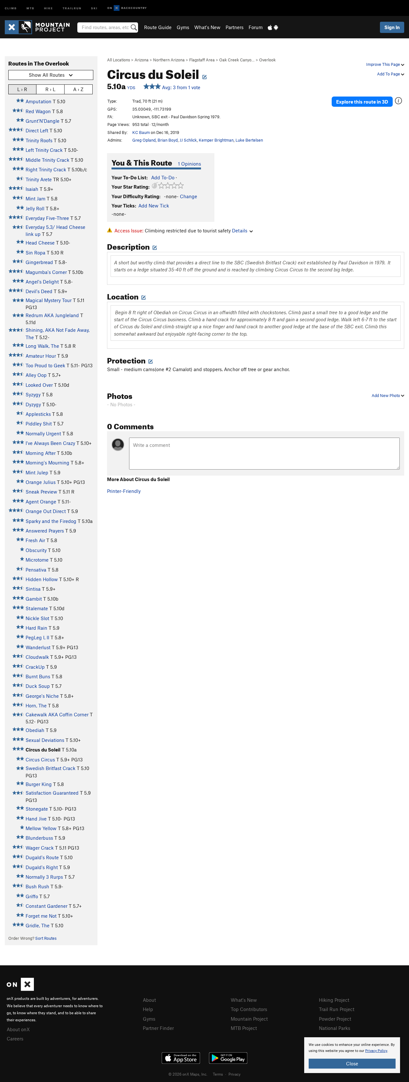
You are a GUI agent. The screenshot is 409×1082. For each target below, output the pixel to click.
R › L (50, 89)
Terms (218, 1074)
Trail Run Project (336, 1009)
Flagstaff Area (202, 59)
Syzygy (33, 394)
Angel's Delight (42, 281)
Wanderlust (38, 647)
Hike (48, 8)
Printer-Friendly (124, 491)
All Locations (118, 59)
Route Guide (158, 27)
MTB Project (244, 1028)
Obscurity (36, 550)
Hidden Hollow (42, 579)
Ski (94, 8)
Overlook (267, 59)
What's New (207, 27)
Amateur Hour (41, 356)
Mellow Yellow (41, 828)
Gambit (34, 599)
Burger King (39, 784)
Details (239, 230)
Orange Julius (41, 482)
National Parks (334, 1028)
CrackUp (35, 667)
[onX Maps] (20, 989)
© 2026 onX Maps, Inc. (187, 1074)
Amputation (38, 101)
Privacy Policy (376, 1051)
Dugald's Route (42, 857)
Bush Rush (37, 886)
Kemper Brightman (216, 140)
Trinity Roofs (39, 140)
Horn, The (36, 705)
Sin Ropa (35, 252)
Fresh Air (35, 540)
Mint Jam (35, 198)
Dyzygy (33, 404)
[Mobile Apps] (273, 27)
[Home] (40, 27)
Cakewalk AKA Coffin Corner (57, 714)
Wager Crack (40, 848)
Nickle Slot (37, 618)
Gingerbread (39, 262)
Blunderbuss (39, 838)
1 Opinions (189, 164)
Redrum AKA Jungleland (52, 315)
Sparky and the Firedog (51, 521)
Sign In (392, 27)
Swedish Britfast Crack (50, 768)
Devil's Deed (39, 291)
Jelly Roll (35, 208)
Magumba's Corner (46, 272)
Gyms (183, 27)
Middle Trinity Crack (47, 160)
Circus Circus (40, 759)
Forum (256, 27)
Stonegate (37, 809)
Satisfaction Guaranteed (52, 793)
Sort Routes (46, 938)
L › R (22, 89)
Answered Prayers (45, 530)
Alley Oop (36, 375)
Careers (15, 1038)
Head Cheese (40, 242)
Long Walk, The (42, 346)
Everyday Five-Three (47, 218)
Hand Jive (36, 818)
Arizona (142, 59)
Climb (11, 8)
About (149, 1000)
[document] (352, 1055)
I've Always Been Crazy (50, 443)
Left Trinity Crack (44, 150)
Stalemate (37, 608)
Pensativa (36, 569)
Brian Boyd (168, 140)
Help (148, 1009)
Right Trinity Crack (46, 169)
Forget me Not (41, 916)
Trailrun (72, 8)
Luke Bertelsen (249, 140)
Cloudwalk (37, 657)
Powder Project (335, 1019)
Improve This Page (383, 64)
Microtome (37, 560)
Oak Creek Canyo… (237, 59)
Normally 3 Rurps (44, 877)
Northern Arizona (169, 59)
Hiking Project (334, 1000)
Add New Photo (386, 395)
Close (352, 1063)
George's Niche (42, 696)
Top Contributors (249, 1009)
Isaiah (32, 189)
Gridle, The (38, 925)
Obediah (35, 730)
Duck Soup (38, 686)
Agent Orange (41, 501)
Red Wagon (38, 111)
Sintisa (33, 589)
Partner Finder (158, 1028)
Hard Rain (36, 628)
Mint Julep (37, 472)
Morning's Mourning (47, 462)
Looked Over (39, 385)
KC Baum (141, 132)
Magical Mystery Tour (49, 300)
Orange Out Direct (46, 511)
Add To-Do (162, 177)
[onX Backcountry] (127, 8)
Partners (234, 27)
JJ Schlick (188, 140)
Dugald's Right (42, 867)
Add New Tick (153, 205)
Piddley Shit (39, 423)
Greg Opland (144, 140)
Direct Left (37, 130)
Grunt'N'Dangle (42, 121)
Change (188, 196)
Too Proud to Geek (45, 365)
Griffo (32, 896)
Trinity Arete (39, 179)
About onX (18, 1029)
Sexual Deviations (45, 740)
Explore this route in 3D (362, 102)
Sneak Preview (41, 491)
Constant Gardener (46, 906)
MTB (31, 8)
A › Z (78, 89)
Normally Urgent (43, 433)
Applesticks (38, 414)
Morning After (41, 453)
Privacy (234, 1074)
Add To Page (389, 73)
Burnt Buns (38, 676)
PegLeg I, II (37, 637)
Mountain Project (249, 1019)
